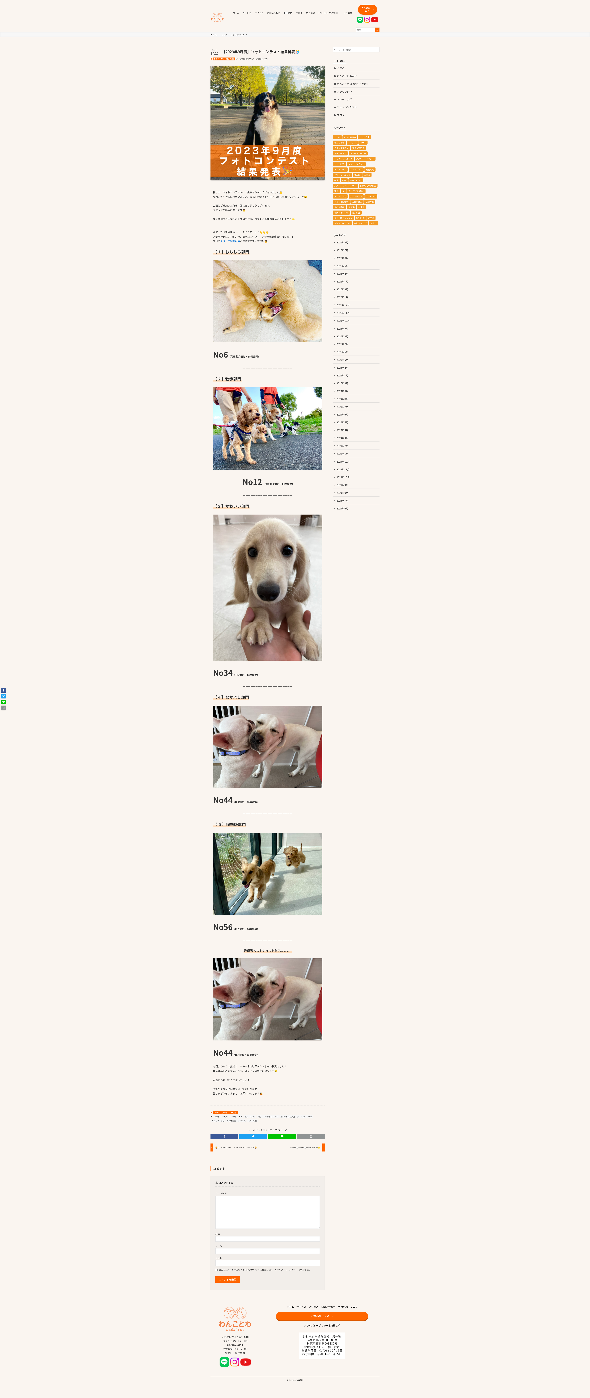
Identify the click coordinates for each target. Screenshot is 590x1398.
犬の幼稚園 (252, 1120)
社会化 (361, 207)
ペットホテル (236, 1116)
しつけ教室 (365, 137)
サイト (218, 1258)
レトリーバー (356, 169)
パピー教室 (339, 164)
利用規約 (343, 1307)
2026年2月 (342, 289)
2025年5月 (342, 360)
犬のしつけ (371, 196)
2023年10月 (343, 477)
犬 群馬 (351, 207)
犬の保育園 (231, 1120)
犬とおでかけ (340, 196)
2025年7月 (342, 344)
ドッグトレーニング (343, 158)
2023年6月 (342, 508)
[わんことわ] (217, 17)
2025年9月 (342, 328)
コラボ (363, 142)
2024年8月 (342, 399)
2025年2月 (342, 383)
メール (218, 1245)
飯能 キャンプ (360, 223)
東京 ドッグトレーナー (268, 1116)
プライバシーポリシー (316, 1325)
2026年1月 (342, 297)
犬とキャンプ (356, 196)
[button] (224, 1136)
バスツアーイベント (365, 158)
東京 (344, 180)
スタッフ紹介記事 (230, 241)
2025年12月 (343, 305)
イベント (352, 142)
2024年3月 (342, 438)
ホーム (290, 1307)
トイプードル (340, 153)
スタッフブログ (341, 148)
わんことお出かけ (347, 76)
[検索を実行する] (377, 30)
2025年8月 (342, 336)
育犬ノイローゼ (341, 212)
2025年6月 (342, 352)
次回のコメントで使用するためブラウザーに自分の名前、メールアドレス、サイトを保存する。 (265, 1269)
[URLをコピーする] (311, 1136)
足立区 (371, 218)
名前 (217, 1233)
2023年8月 (342, 493)
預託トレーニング (342, 223)
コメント (221, 1193)
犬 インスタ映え (304, 1116)
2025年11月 (343, 313)
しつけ (337, 137)
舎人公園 (356, 212)
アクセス (313, 1307)
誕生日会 (360, 218)
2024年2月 (342, 446)
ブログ (216, 59)
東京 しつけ (250, 1116)
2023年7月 (342, 500)
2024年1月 (342, 453)
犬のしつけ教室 (218, 1120)
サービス (301, 1307)
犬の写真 (242, 1120)
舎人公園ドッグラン (343, 218)
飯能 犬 (373, 223)
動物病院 (370, 169)
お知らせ (342, 68)
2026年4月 (342, 273)
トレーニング (344, 99)
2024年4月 (342, 430)
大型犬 (367, 174)
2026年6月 (342, 258)
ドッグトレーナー (358, 153)
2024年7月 (342, 407)
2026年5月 (342, 266)
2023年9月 (342, 485)
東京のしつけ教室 (287, 1116)
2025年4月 (342, 367)
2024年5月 (342, 422)
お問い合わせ (328, 1307)
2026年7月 (342, 250)
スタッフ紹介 (344, 91)
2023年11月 (343, 469)
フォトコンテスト (228, 59)
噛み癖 (357, 174)
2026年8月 (342, 242)
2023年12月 (343, 461)
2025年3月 (342, 375)
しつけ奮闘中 (350, 137)
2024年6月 (342, 414)
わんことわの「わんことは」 (353, 84)
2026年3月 (342, 281)
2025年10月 (343, 320)
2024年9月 (342, 391)
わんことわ (339, 142)
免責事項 (335, 1325)
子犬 (336, 180)
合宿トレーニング (342, 174)
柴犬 (336, 191)
